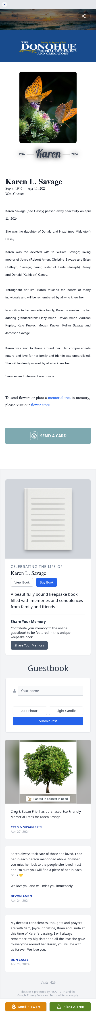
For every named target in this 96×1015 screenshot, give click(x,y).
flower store (40, 404)
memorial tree (59, 397)
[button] (48, 772)
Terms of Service (60, 995)
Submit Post (48, 721)
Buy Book (46, 582)
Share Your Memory (29, 645)
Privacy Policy (35, 995)
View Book (22, 582)
